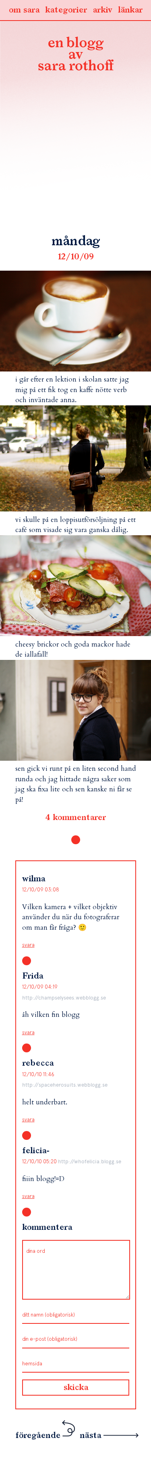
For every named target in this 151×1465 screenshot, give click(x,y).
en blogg (75, 55)
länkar (130, 10)
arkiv (102, 10)
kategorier (66, 10)
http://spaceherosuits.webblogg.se (65, 1085)
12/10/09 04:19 (40, 987)
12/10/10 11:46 (38, 1074)
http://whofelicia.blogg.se (89, 1161)
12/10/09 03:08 (40, 890)
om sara (23, 10)
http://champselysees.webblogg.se (64, 998)
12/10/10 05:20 (40, 1161)
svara (28, 945)
